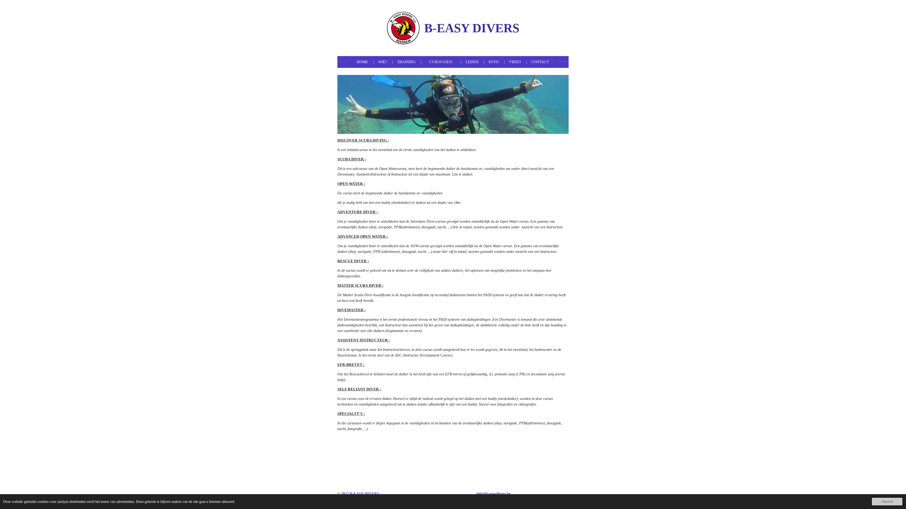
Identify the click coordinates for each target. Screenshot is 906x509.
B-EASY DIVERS (471, 28)
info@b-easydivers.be (493, 494)
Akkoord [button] (887, 501)
